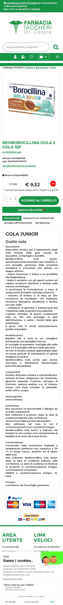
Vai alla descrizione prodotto (19, 166)
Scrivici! (35, 9)
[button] (5, 198)
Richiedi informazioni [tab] (18, 223)
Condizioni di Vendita (47, 546)
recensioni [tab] (42, 223)
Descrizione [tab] (12, 218)
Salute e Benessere (36, 67)
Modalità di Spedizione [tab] (38, 218)
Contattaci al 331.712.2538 (21, 3)
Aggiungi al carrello (39, 200)
